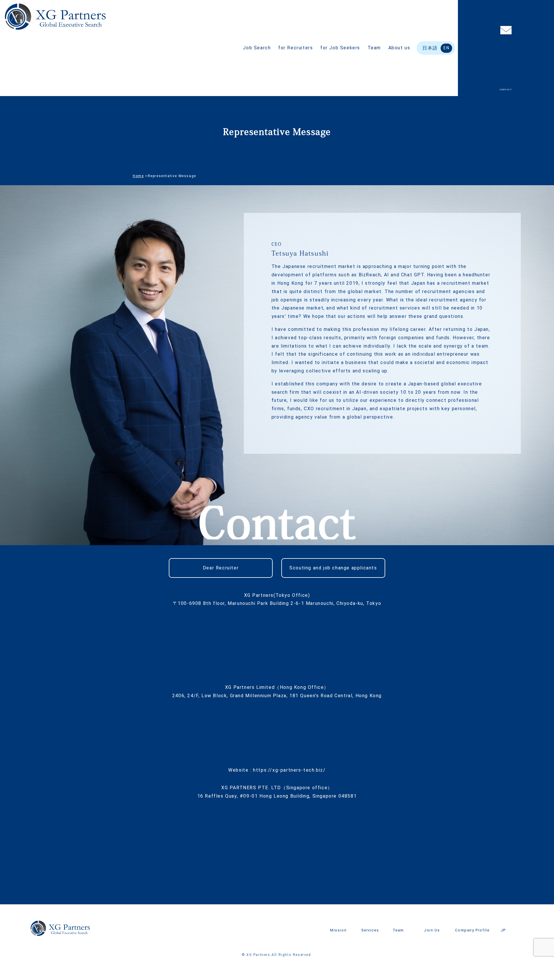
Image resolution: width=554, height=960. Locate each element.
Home (138, 176)
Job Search (257, 47)
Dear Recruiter (221, 568)
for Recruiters (295, 47)
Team (374, 47)
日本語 (430, 48)
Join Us (432, 930)
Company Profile (472, 930)
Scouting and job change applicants (333, 568)
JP (503, 930)
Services (370, 930)
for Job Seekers (340, 47)
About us (399, 47)
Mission (338, 930)
